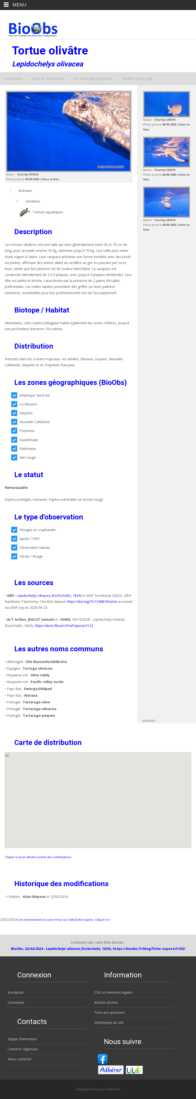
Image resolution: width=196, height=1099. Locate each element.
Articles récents (106, 1002)
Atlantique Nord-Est (35, 395)
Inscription (16, 992)
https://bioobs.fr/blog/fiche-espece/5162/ (149, 948)
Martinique (28, 448)
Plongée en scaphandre (38, 530)
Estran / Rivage (31, 556)
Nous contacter (20, 1059)
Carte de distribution (47, 78)
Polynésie (27, 430)
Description (13, 78)
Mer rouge (28, 457)
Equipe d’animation (22, 1039)
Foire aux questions (109, 1012)
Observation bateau (35, 547)
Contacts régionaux (23, 1049)
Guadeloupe (29, 439)
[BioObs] (29, 28)
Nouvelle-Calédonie (35, 422)
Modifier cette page (137, 78)
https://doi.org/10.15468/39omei (92, 601)
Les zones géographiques (93, 78)
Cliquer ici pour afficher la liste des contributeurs (38, 857)
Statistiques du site (109, 1022)
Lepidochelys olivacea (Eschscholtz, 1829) (49, 595)
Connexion (16, 1002)
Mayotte (26, 413)
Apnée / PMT (30, 538)
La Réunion (28, 404)
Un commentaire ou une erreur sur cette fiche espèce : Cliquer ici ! (64, 919)
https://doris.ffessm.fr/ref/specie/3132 (64, 625)
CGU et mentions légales (113, 992)
